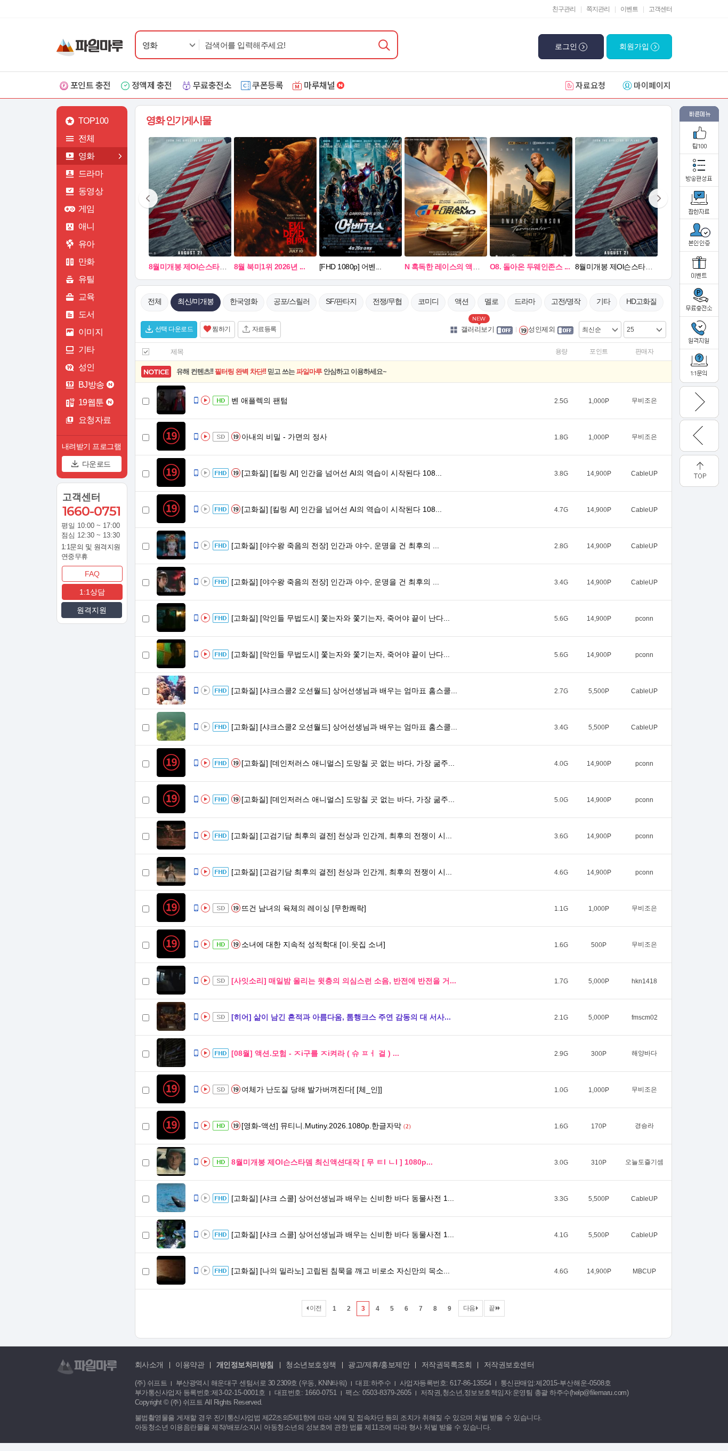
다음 (469, 1308)
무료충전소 (212, 84)
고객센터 (660, 9)
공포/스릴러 (291, 301)
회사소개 (149, 1364)
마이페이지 (652, 85)
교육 (86, 296)
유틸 (86, 279)
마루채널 (319, 84)
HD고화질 (641, 301)
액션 (461, 301)
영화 (150, 45)
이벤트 (629, 9)
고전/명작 (565, 301)
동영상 (90, 191)
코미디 (428, 301)
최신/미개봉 (195, 301)
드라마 (90, 173)
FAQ (92, 574)
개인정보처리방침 (245, 1364)
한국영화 (243, 301)
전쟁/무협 (387, 301)
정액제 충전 (152, 84)
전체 (86, 138)
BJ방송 (91, 384)
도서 (86, 314)
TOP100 (93, 120)
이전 (315, 1308)
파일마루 (91, 42)
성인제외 (541, 329)
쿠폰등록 (267, 84)
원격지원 (92, 610)
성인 (86, 367)
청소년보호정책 (311, 1364)
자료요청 (590, 85)
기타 (86, 349)
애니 (86, 226)
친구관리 (564, 9)
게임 (86, 208)
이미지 (90, 331)
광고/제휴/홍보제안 (378, 1364)
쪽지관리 (598, 9)
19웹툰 (91, 402)
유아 (86, 243)
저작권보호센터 (509, 1364)
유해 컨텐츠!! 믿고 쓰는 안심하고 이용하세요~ (281, 371)
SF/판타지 (341, 301)
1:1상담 (92, 592)
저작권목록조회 (447, 1364)
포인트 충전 (90, 84)
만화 (86, 261)
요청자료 (94, 419)
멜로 (491, 301)
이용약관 (189, 1364)
